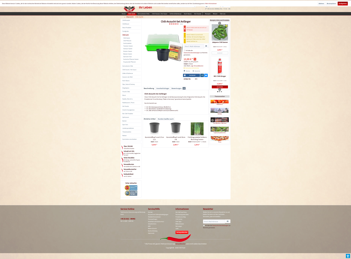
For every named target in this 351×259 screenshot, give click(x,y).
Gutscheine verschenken (129, 139)
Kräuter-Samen (127, 51)
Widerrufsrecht (152, 228)
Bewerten (197, 71)
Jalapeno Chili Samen (220, 42)
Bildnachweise (180, 224)
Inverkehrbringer (162, 88)
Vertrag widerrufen (181, 232)
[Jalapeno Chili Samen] (220, 32)
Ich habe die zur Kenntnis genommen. (195, 53)
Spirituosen (125, 117)
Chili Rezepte (126, 20)
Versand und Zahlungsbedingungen (158, 214)
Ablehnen (321, 3)
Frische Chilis (126, 91)
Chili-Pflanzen (127, 41)
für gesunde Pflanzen (129, 62)
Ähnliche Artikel (149, 119)
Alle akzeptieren (331, 3)
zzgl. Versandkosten (197, 66)
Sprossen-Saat (127, 56)
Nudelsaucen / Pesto (128, 102)
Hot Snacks (125, 106)
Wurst (124, 95)
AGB (149, 226)
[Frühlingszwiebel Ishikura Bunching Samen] (197, 128)
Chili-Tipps (178, 221)
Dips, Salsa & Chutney (128, 84)
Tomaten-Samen (128, 46)
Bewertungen (178, 88)
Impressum (151, 233)
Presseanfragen (152, 219)
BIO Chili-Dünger (220, 76)
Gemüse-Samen (127, 48)
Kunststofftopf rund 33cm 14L (175, 138)
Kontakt (150, 212)
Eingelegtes (125, 88)
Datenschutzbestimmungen (192, 53)
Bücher (124, 121)
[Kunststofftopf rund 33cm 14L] (175, 128)
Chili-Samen (126, 38)
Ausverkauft (219, 53)
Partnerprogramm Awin (182, 214)
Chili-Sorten (179, 219)
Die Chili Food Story (181, 212)
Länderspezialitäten (128, 128)
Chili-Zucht (125, 35)
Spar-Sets (125, 124)
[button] (348, 256)
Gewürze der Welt (127, 77)
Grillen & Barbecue (127, 73)
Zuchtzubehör (127, 43)
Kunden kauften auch (166, 119)
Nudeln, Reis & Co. (127, 99)
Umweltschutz (152, 224)
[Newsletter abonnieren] (227, 221)
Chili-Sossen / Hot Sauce (129, 70)
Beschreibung (149, 88)
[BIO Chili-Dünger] (220, 66)
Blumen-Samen (127, 54)
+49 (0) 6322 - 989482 (127, 219)
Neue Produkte (126, 27)
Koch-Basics (126, 81)
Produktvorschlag (181, 217)
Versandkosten (180, 244)
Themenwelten (126, 132)
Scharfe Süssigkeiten (128, 110)
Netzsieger (179, 226)
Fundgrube (125, 31)
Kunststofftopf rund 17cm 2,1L (154, 138)
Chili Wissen (125, 24)
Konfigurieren (343, 3)
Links (177, 228)
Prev (219, 23)
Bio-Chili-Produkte (127, 113)
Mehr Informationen (211, 3)
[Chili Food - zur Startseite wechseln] (129, 6)
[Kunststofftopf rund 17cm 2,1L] (154, 128)
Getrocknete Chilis (127, 66)
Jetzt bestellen (220, 87)
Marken (124, 135)
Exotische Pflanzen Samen (130, 59)
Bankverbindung (152, 231)
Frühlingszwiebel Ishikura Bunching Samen (197, 138)
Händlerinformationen (154, 217)
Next (219, 89)
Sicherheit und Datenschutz (156, 221)
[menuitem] (123, 13)
